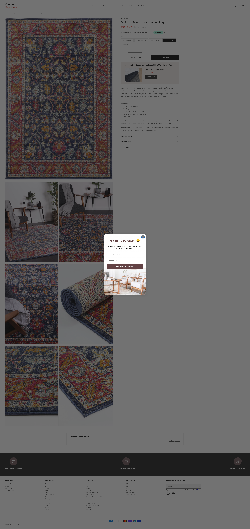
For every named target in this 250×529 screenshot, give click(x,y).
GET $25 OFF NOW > (125, 266)
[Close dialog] (143, 236)
